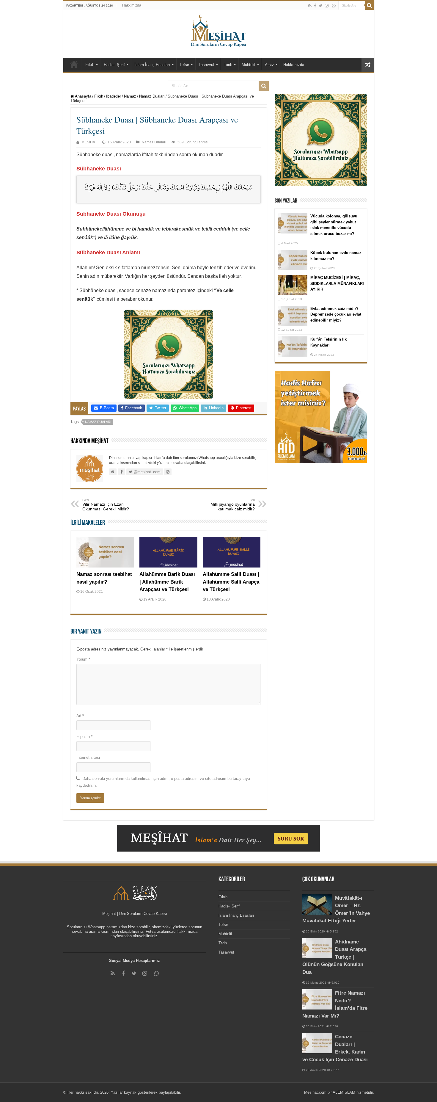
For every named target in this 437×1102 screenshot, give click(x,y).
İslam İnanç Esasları (152, 64)
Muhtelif (248, 64)
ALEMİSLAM (344, 1092)
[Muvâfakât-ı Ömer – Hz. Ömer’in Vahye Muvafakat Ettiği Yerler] (317, 904)
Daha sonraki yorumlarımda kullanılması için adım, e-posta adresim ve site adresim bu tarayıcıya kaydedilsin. (163, 782)
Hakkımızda (131, 5)
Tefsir (184, 64)
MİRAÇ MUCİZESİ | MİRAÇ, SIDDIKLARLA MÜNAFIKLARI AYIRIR (337, 283)
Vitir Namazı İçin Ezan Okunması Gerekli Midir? (105, 504)
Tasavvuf (206, 64)
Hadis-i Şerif (114, 64)
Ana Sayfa (74, 64)
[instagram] (326, 5)
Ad (80, 716)
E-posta (84, 736)
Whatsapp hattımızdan (107, 927)
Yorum (83, 659)
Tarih (228, 64)
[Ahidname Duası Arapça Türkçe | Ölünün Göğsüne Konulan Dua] (317, 948)
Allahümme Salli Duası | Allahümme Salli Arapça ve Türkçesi (231, 581)
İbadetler (113, 96)
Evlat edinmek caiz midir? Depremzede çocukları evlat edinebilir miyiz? (335, 314)
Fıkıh (89, 64)
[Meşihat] (218, 30)
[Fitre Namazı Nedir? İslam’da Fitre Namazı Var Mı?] (317, 999)
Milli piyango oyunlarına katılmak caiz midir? (232, 504)
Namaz (130, 96)
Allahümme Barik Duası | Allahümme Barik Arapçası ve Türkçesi (167, 581)
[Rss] (310, 5)
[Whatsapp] (333, 5)
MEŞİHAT (89, 142)
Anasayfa (82, 96)
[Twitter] (320, 5)
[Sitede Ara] (369, 5)
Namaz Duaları (152, 96)
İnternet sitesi (88, 757)
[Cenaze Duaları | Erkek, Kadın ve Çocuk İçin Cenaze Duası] (317, 1043)
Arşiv (269, 64)
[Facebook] (315, 5)
